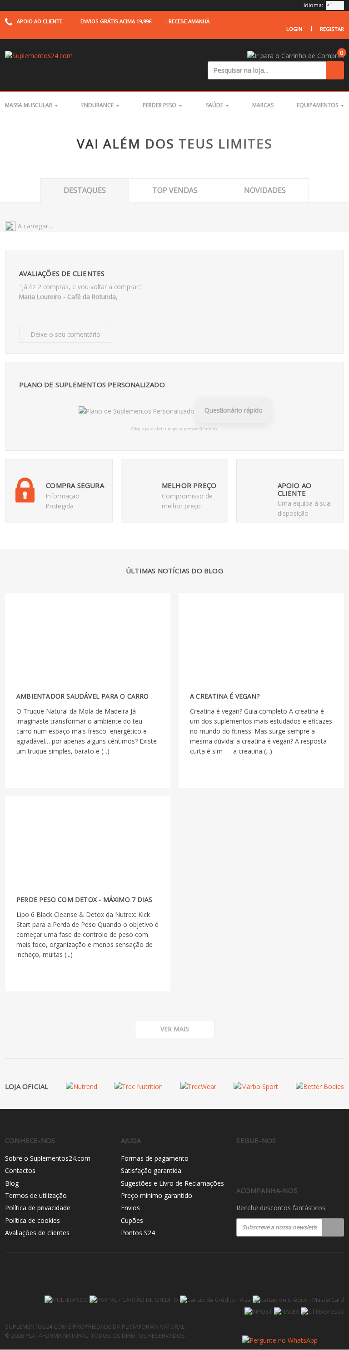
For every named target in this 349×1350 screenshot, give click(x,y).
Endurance (98, 105)
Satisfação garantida (151, 1170)
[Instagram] (260, 1164)
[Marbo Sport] (256, 1086)
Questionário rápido (233, 410)
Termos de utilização (36, 1195)
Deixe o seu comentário (65, 334)
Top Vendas (175, 190)
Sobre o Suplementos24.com (47, 1158)
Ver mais (174, 1029)
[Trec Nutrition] (139, 1086)
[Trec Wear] (198, 1086)
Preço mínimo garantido (156, 1195)
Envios (130, 1207)
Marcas (263, 105)
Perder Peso (160, 105)
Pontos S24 (138, 1232)
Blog (12, 1183)
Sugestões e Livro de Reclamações (172, 1183)
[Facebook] (241, 1164)
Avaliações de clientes (37, 1232)
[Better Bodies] (320, 1086)
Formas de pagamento (155, 1158)
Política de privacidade (37, 1207)
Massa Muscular (29, 105)
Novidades (265, 190)
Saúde (215, 105)
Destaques (85, 190)
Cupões (132, 1220)
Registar (332, 28)
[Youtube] (279, 1164)
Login (294, 28)
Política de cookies (32, 1220)
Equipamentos (318, 105)
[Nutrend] (81, 1086)
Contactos (20, 1170)
